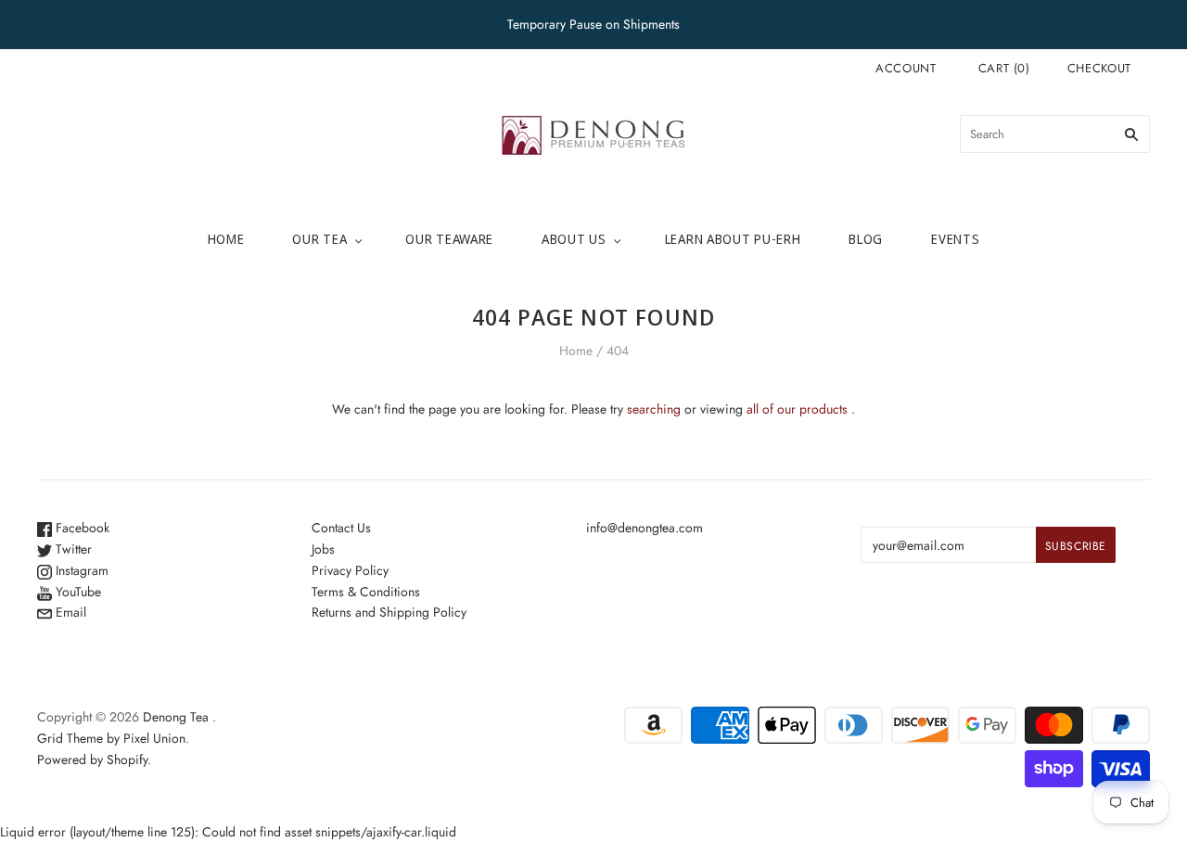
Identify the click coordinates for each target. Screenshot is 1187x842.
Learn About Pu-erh (733, 239)
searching (654, 409)
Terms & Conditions (366, 591)
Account (906, 68)
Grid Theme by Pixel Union (111, 738)
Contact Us (341, 527)
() (1004, 68)
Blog (866, 239)
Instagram (80, 570)
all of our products (797, 409)
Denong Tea (176, 717)
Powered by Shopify (92, 759)
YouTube (76, 591)
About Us (574, 239)
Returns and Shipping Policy (389, 612)
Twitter (72, 549)
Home (226, 239)
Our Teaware (449, 239)
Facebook (80, 527)
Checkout (1099, 68)
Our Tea (319, 239)
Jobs (323, 549)
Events (955, 239)
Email (69, 612)
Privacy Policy (350, 570)
